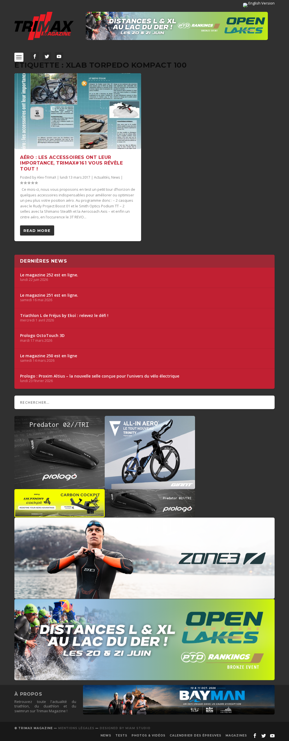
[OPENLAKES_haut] (177, 26)
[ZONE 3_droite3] (144, 595)
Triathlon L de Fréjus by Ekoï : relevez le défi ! (64, 315)
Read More (37, 230)
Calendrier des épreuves (195, 735)
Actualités (102, 177)
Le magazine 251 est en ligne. (49, 295)
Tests (121, 735)
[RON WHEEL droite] (59, 514)
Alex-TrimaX (46, 177)
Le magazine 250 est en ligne (48, 355)
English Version (261, 3)
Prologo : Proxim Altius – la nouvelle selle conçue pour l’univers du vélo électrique (99, 376)
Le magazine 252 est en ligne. (49, 275)
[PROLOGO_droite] (150, 514)
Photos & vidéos (148, 735)
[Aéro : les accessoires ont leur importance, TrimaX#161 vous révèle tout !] (77, 111)
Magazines (236, 735)
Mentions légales (76, 728)
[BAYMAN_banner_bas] (179, 713)
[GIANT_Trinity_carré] (150, 486)
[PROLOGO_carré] (59, 486)
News (115, 177)
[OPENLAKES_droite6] (144, 677)
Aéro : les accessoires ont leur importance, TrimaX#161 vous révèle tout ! (71, 163)
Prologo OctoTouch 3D (42, 335)
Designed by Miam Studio (125, 728)
